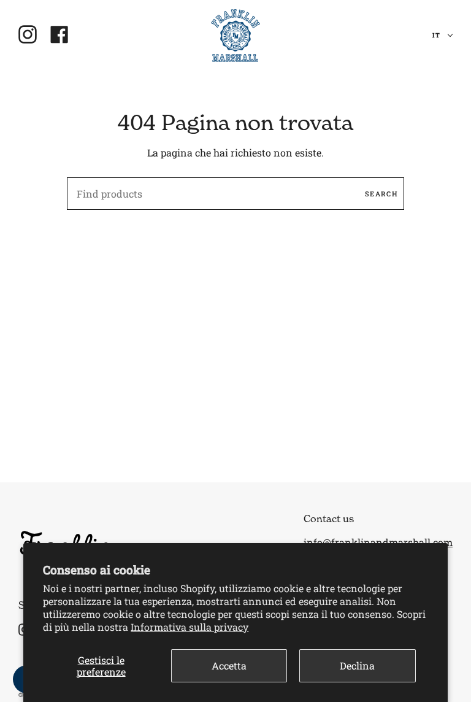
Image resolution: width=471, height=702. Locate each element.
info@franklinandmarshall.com (378, 542)
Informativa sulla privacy (189, 626)
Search (381, 193)
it (437, 35)
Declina (357, 665)
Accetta (229, 665)
